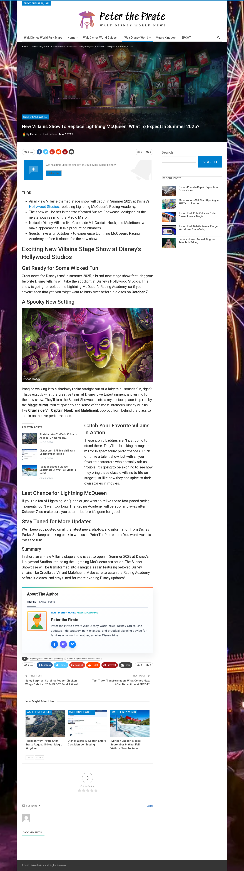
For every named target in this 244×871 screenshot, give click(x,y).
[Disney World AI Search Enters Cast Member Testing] (29, 454)
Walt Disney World (136, 37)
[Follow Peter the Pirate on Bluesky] (72, 644)
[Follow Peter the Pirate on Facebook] (54, 644)
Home (71, 37)
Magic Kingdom (166, 37)
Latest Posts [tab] (47, 601)
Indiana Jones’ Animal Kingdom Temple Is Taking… (197, 241)
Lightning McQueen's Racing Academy (46, 659)
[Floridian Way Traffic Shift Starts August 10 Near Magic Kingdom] (29, 438)
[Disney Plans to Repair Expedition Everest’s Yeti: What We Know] (169, 191)
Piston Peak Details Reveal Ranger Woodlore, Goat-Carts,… (199, 228)
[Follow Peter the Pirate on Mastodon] (63, 644)
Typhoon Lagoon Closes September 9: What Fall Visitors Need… (57, 470)
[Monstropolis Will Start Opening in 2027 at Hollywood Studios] (169, 204)
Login (149, 805)
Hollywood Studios (44, 206)
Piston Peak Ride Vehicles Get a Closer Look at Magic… (197, 215)
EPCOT (186, 37)
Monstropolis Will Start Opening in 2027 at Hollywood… (199, 202)
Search (167, 152)
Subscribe (53, 173)
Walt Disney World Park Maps (43, 37)
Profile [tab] (31, 601)
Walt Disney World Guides (100, 37)
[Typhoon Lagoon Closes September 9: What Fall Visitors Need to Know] (29, 470)
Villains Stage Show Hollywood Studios (83, 659)
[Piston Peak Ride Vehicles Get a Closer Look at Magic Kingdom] (169, 217)
